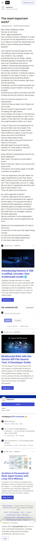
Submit (8, 320)
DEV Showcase (11, 520)
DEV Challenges (14, 512)
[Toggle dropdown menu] (33, 245)
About (19, 520)
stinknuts (9, 7)
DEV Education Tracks (13, 515)
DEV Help (25, 515)
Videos (29, 512)
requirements (7, 26)
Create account (28, 2)
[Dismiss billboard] (33, 522)
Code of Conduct (12, 326)
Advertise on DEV (9, 517)
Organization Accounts (23, 517)
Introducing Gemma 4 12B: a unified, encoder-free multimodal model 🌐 (18, 273)
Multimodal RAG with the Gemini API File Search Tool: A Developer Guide (16, 359)
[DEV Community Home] (7, 2)
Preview (17, 320)
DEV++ (23, 512)
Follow (18, 404)
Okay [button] (5, 538)
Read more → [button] (7, 300)
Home (6, 512)
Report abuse (25, 326)
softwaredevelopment (21, 26)
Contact (25, 520)
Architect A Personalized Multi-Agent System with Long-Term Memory (15, 476)
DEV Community (18, 416)
